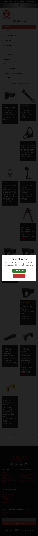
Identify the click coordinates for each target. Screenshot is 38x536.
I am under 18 (19, 276)
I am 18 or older (19, 270)
